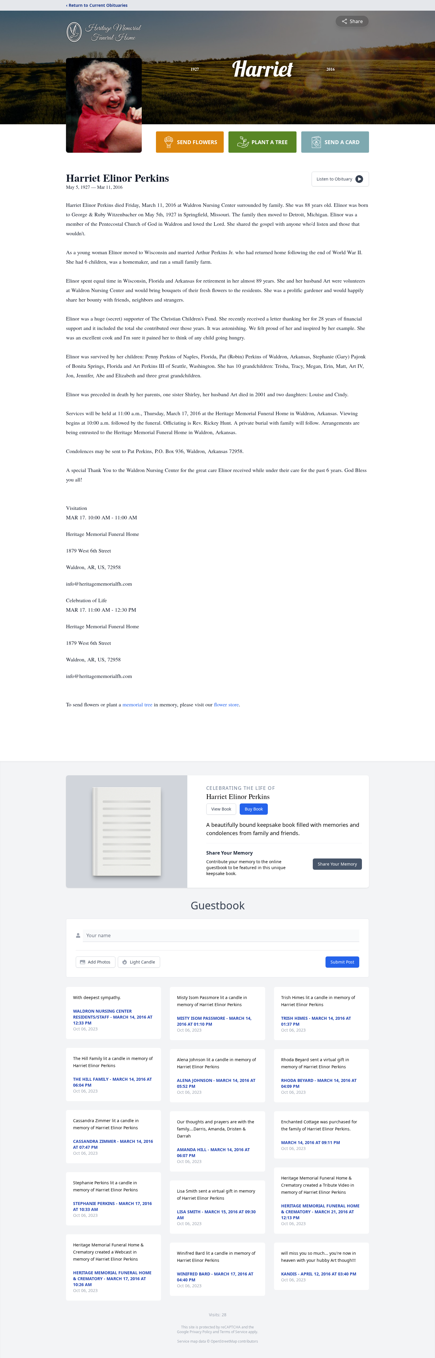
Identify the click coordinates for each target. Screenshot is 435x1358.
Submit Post (342, 962)
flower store (226, 704)
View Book (221, 809)
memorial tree (137, 704)
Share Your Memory (337, 864)
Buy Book (254, 809)
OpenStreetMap (224, 1341)
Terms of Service (233, 1331)
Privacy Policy (201, 1331)
